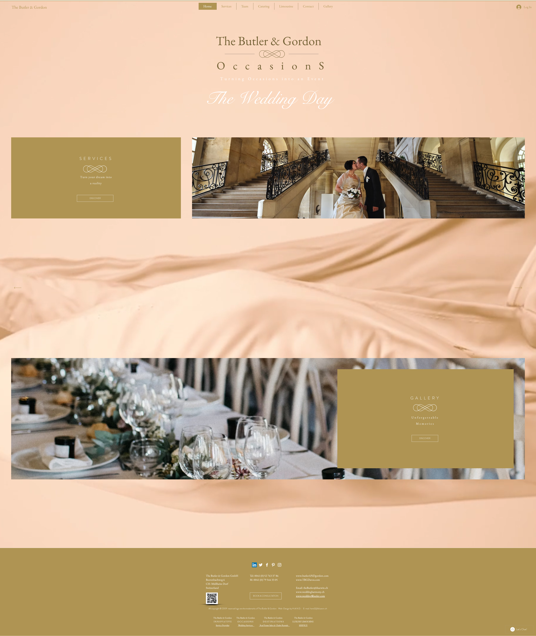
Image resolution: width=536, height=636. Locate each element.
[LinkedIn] (254, 564)
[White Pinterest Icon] (273, 564)
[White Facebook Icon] (267, 564)
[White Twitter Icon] (260, 564)
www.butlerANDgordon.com (312, 575)
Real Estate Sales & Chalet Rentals (274, 625)
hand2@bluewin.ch (318, 608)
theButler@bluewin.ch (315, 588)
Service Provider (222, 625)
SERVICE (303, 625)
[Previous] (17, 288)
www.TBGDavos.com (308, 580)
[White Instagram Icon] (279, 564)
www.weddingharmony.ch (310, 592)
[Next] (518, 288)
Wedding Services (246, 625)
